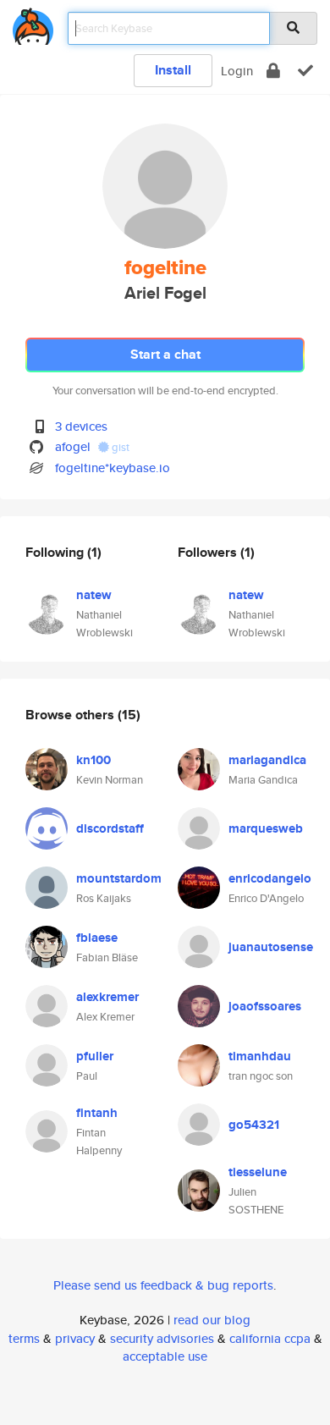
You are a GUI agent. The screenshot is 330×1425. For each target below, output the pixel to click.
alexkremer (107, 997)
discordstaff (110, 828)
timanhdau (259, 1056)
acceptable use (165, 1356)
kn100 (93, 760)
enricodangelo (269, 878)
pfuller (94, 1056)
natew (94, 595)
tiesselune (257, 1172)
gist (119, 447)
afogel (73, 446)
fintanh (97, 1112)
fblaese (97, 937)
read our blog (211, 1320)
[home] (33, 23)
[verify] (305, 70)
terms (24, 1338)
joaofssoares (264, 1006)
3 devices (81, 426)
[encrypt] (273, 70)
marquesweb (265, 828)
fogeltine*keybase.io (112, 467)
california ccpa (270, 1338)
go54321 (253, 1124)
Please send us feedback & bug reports (163, 1285)
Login (237, 71)
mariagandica (267, 760)
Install (173, 70)
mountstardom (119, 878)
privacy (75, 1338)
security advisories (162, 1338)
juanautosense (270, 947)
